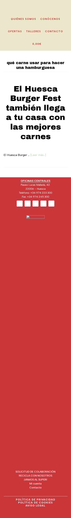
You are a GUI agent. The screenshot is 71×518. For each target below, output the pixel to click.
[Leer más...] (38, 155)
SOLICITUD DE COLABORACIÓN (35, 471)
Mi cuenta (35, 483)
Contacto (35, 487)
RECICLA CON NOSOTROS (35, 475)
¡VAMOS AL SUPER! (35, 479)
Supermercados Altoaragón (35, 5)
